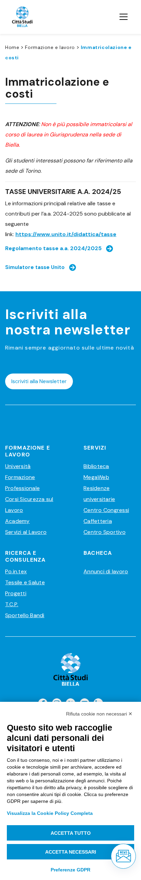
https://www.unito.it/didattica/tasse (65, 234)
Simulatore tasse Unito (35, 267)
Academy (17, 521)
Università (17, 466)
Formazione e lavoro (50, 47)
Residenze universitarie (99, 494)
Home (12, 47)
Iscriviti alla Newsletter (39, 381)
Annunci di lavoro (106, 571)
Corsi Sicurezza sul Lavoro (29, 505)
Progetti (15, 593)
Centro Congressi (106, 510)
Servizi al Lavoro (26, 532)
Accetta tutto (71, 833)
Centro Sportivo (105, 532)
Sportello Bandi (24, 615)
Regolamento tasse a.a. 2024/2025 (53, 248)
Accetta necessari (70, 852)
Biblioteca (96, 466)
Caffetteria (98, 521)
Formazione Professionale (22, 483)
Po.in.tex (16, 571)
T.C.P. (11, 604)
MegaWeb (96, 477)
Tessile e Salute (25, 582)
